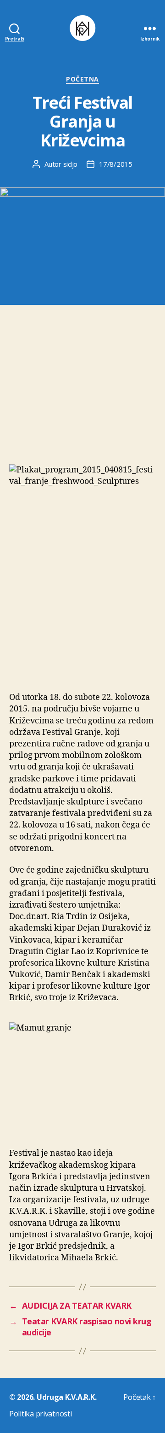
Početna (82, 79)
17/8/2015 (115, 164)
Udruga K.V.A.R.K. (66, 1397)
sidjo (70, 164)
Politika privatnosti (40, 1414)
